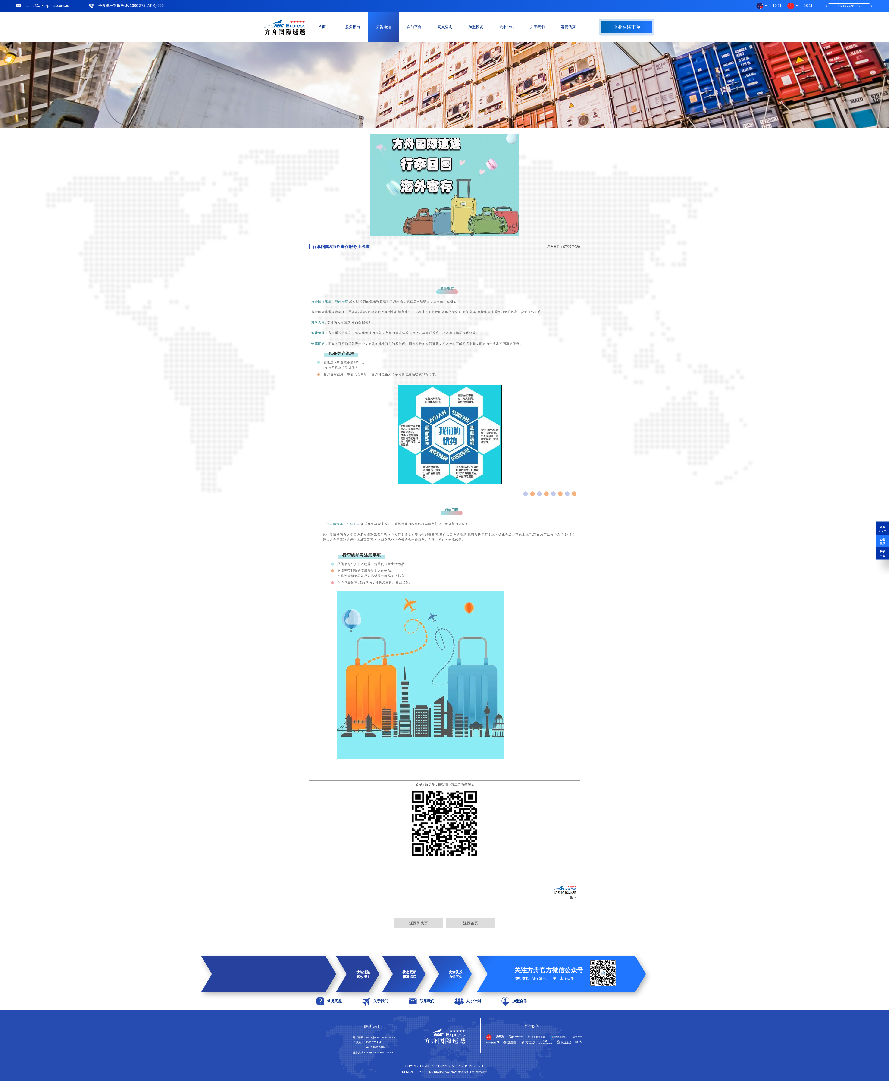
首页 (322, 27)
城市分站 (506, 27)
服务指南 (352, 27)
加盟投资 (475, 27)
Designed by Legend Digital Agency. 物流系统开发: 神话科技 (444, 1072)
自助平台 (414, 27)
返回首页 (470, 923)
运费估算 (568, 27)
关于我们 (537, 27)
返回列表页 (418, 923)
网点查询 (445, 27)
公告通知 (383, 27)
